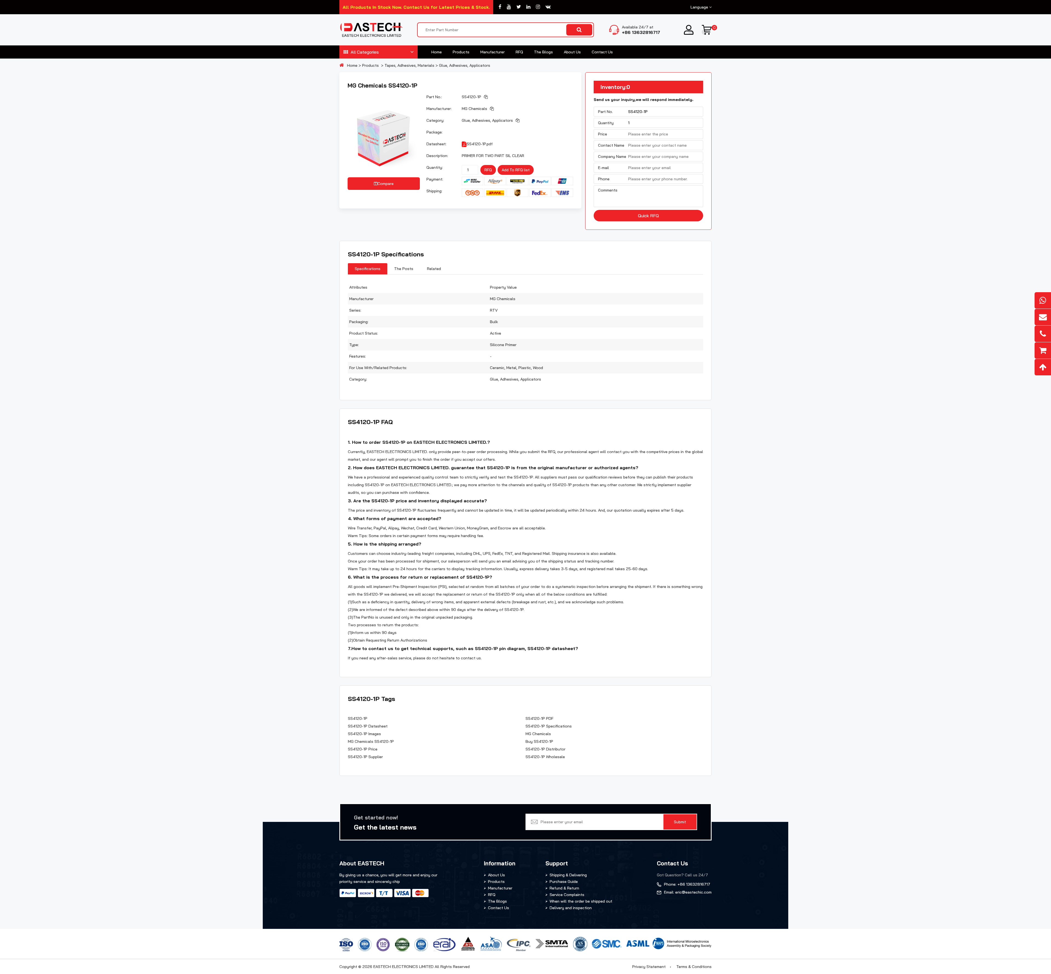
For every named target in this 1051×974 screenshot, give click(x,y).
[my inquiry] (1043, 350)
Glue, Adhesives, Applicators (464, 65)
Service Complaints (567, 894)
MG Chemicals (474, 108)
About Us (572, 52)
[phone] (1043, 334)
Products (461, 52)
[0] (707, 30)
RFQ (519, 52)
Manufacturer (492, 52)
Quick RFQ (648, 215)
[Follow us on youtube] (509, 7)
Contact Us (602, 52)
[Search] (579, 30)
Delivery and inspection (571, 907)
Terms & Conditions (694, 966)
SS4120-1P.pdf (480, 143)
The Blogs (543, 52)
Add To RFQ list (516, 169)
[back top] (1043, 367)
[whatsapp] (1043, 300)
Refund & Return (564, 888)
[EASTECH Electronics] (371, 29)
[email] (1043, 317)
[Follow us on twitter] (518, 7)
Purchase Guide (564, 881)
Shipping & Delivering (568, 874)
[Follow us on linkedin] (528, 7)
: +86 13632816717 (687, 884)
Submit (680, 822)
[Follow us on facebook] (500, 7)
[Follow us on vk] (548, 7)
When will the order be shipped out (581, 901)
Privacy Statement (649, 966)
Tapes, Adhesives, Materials (409, 65)
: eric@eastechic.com (688, 892)
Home (436, 52)
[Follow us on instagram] (538, 7)
